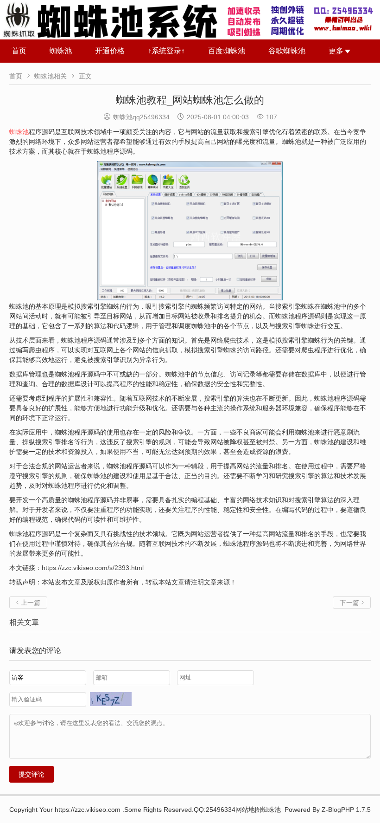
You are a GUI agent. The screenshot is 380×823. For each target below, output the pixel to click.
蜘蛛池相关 (50, 76)
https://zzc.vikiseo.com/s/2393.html (93, 567)
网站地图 (248, 809)
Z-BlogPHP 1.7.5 (346, 809)
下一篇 (352, 602)
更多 (336, 51)
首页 (19, 51)
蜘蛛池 (61, 51)
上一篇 (28, 602)
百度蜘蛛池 (226, 51)
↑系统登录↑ (166, 51)
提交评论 (31, 774)
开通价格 (110, 51)
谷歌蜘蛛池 (286, 51)
